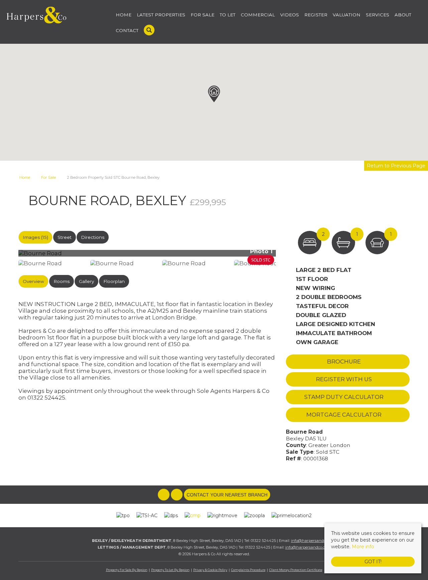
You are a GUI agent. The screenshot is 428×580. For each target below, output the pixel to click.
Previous (8, 256)
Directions (92, 237)
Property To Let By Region (170, 570)
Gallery (86, 281)
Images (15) (35, 237)
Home (123, 14)
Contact (127, 30)
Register (315, 14)
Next (289, 256)
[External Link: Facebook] (164, 495)
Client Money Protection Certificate (295, 570)
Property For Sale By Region (126, 570)
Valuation (346, 14)
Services (377, 14)
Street (65, 237)
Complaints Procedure (248, 570)
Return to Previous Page (396, 166)
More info (363, 547)
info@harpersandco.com (313, 540)
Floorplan (114, 281)
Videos (289, 14)
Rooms (62, 281)
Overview (33, 281)
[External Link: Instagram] (177, 495)
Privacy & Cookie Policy (210, 570)
